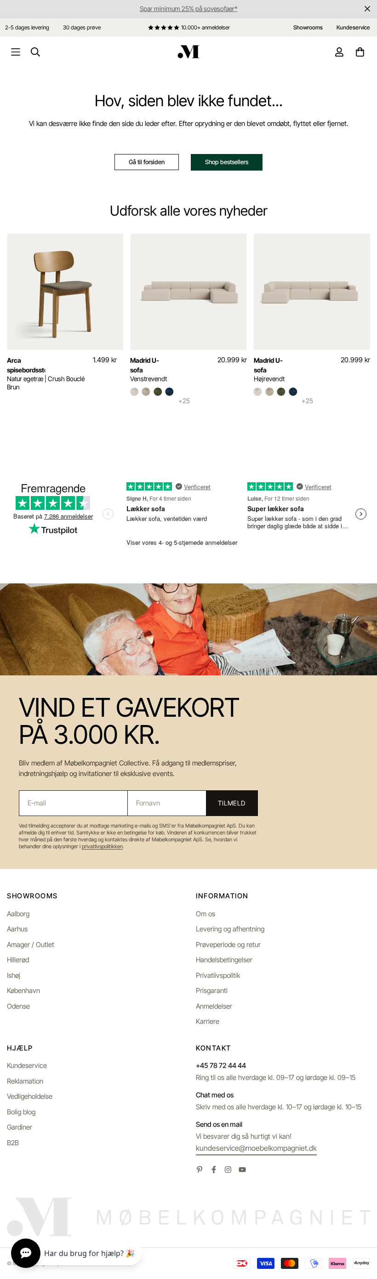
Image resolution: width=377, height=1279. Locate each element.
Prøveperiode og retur (228, 944)
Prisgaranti (212, 990)
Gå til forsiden (147, 162)
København (23, 990)
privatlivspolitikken (102, 846)
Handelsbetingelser (224, 959)
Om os (205, 913)
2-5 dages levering (27, 27)
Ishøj (13, 975)
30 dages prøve (82, 27)
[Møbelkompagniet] (188, 52)
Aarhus (17, 929)
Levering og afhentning (230, 929)
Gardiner (19, 1127)
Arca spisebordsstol (26, 365)
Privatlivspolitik (218, 975)
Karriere (207, 1021)
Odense (18, 1006)
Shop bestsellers (226, 162)
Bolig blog (21, 1112)
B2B (13, 1142)
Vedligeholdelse (29, 1096)
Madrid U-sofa (144, 365)
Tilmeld (232, 803)
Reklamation (25, 1081)
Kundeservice (27, 1065)
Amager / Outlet (30, 944)
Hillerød (18, 959)
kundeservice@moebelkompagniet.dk (256, 1148)
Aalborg (18, 913)
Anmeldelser (214, 1006)
